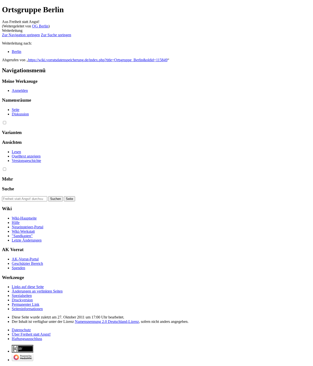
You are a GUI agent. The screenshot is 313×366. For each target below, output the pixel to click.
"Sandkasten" (22, 236)
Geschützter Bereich (27, 263)
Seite (15, 110)
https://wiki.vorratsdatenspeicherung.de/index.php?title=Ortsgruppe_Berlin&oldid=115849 (98, 60)
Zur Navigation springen (21, 35)
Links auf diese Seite (28, 287)
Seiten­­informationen (27, 309)
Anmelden (20, 90)
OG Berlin (40, 26)
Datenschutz (21, 330)
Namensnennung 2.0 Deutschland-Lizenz (107, 321)
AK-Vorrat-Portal (25, 259)
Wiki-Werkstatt (23, 231)
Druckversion (22, 300)
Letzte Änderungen (27, 240)
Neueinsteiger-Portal (27, 227)
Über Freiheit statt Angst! (31, 334)
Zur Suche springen (56, 35)
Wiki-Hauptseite (24, 218)
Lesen (16, 152)
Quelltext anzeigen (26, 156)
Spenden (18, 268)
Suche (8, 188)
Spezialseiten (22, 295)
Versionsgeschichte (26, 161)
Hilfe (16, 222)
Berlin (16, 51)
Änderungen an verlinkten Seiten (37, 291)
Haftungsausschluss (27, 339)
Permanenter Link (25, 304)
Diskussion (20, 114)
